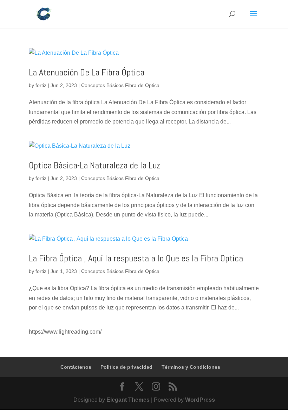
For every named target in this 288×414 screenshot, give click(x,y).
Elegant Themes (128, 400)
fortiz (40, 85)
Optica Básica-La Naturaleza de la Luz (94, 165)
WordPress (200, 400)
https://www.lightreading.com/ (65, 332)
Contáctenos (75, 367)
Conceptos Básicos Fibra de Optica (120, 85)
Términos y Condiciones (191, 367)
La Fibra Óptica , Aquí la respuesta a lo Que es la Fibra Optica (136, 258)
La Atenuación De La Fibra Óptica (86, 72)
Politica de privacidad (126, 367)
